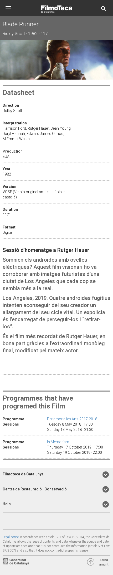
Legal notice (11, 537)
